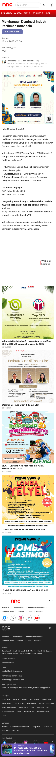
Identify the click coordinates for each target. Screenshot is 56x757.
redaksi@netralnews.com (12, 671)
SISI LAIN (40, 707)
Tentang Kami (18, 607)
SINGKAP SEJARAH (26, 707)
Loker (4, 716)
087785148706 (8, 662)
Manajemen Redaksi (36, 607)
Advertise (5, 607)
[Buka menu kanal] (52, 13)
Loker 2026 (47, 727)
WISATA (16, 699)
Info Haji (15, 731)
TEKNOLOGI (19, 703)
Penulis (5, 727)
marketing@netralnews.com (13, 680)
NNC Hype (6, 731)
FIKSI (19, 711)
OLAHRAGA (46, 699)
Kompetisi (36, 727)
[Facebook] (4, 618)
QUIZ (49, 707)
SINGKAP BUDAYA (9, 707)
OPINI (41, 703)
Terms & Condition (25, 611)
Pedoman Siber (8, 611)
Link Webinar (12, 31)
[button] (53, 741)
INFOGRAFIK (31, 703)
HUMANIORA (29, 711)
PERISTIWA (6, 699)
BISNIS (24, 699)
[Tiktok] (29, 618)
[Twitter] (13, 618)
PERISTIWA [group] (6, 13)
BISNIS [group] (27, 13)
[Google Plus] (37, 618)
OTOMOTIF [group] (38, 13)
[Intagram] (21, 618)
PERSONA (50, 703)
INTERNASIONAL (8, 711)
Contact (39, 611)
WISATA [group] (18, 13)
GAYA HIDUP (6, 703)
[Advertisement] (20, 260)
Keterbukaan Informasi (19, 727)
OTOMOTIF (34, 699)
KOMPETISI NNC (43, 711)
